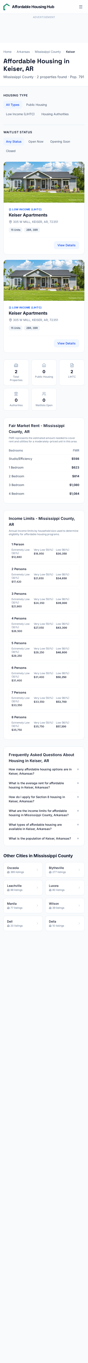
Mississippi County (48, 51)
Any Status (14, 141)
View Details (66, 245)
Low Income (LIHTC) (20, 114)
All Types (12, 104)
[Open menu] (81, 7)
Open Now (35, 141)
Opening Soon (60, 141)
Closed (11, 151)
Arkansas (23, 51)
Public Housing (36, 104)
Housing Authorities (55, 114)
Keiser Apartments (28, 215)
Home (7, 51)
